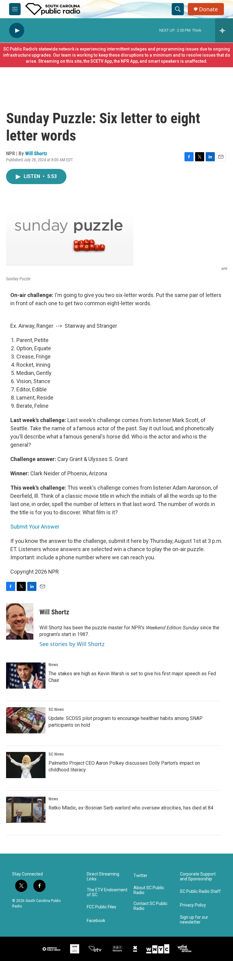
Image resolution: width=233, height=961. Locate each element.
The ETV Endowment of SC (107, 892)
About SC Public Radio (148, 890)
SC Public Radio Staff (200, 891)
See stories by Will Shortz (71, 644)
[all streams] (224, 30)
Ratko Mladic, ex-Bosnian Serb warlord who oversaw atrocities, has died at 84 (131, 808)
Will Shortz (36, 153)
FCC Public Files (101, 907)
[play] (17, 30)
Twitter (140, 875)
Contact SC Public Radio (150, 906)
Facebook (96, 920)
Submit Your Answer (34, 526)
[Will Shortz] (19, 621)
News (53, 664)
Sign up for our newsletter (194, 919)
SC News (56, 709)
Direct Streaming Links (103, 876)
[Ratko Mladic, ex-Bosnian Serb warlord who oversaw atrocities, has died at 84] (26, 810)
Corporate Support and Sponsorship (198, 876)
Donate (208, 9)
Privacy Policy (193, 905)
